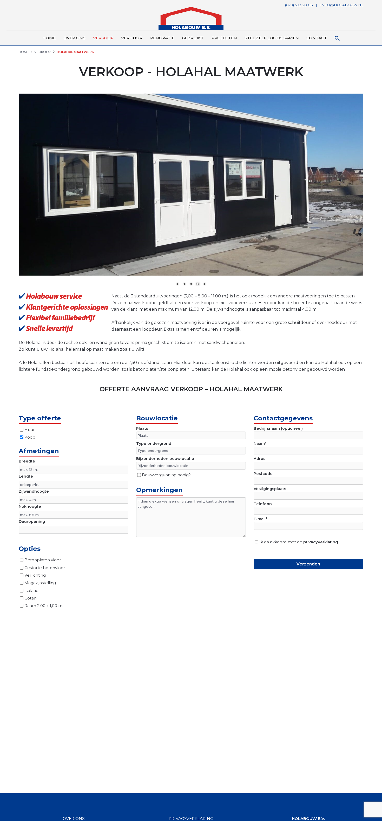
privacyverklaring (320, 541)
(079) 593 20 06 (299, 5)
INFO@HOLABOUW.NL (341, 5)
